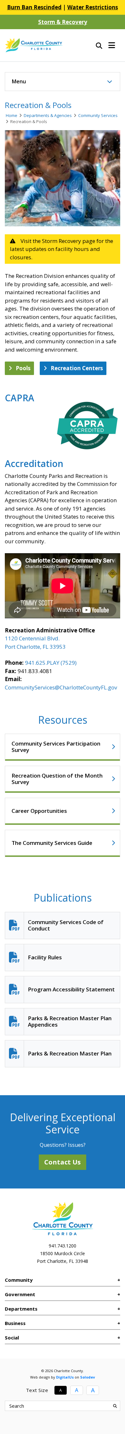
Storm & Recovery (62, 22)
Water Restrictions (92, 7)
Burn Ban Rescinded (34, 7)
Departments (21, 1308)
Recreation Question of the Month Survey (57, 779)
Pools (23, 368)
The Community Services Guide (52, 842)
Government (20, 1294)
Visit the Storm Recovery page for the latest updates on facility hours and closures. (61, 249)
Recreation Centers (77, 368)
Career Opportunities (39, 810)
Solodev (87, 1377)
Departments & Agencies (48, 115)
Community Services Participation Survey (56, 747)
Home (11, 115)
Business (15, 1323)
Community (19, 1280)
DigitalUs (65, 1377)
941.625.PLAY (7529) (51, 662)
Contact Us (62, 1162)
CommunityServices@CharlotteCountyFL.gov (61, 687)
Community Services (98, 115)
